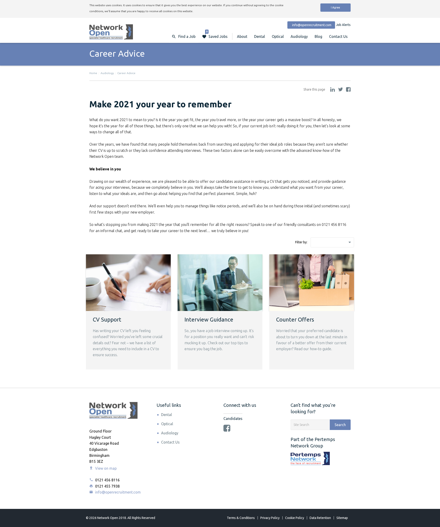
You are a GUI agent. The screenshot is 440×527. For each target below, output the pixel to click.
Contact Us (338, 36)
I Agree (335, 7)
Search (340, 425)
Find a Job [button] (186, 36)
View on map (105, 468)
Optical (278, 36)
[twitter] (340, 90)
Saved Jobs (217, 34)
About (242, 36)
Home (93, 73)
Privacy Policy (270, 518)
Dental (259, 36)
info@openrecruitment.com (117, 492)
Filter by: (301, 242)
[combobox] (332, 242)
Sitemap (342, 518)
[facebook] (348, 90)
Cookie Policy (294, 518)
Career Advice (126, 73)
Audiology (299, 36)
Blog (318, 36)
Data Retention (320, 518)
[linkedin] (332, 90)
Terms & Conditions (241, 518)
